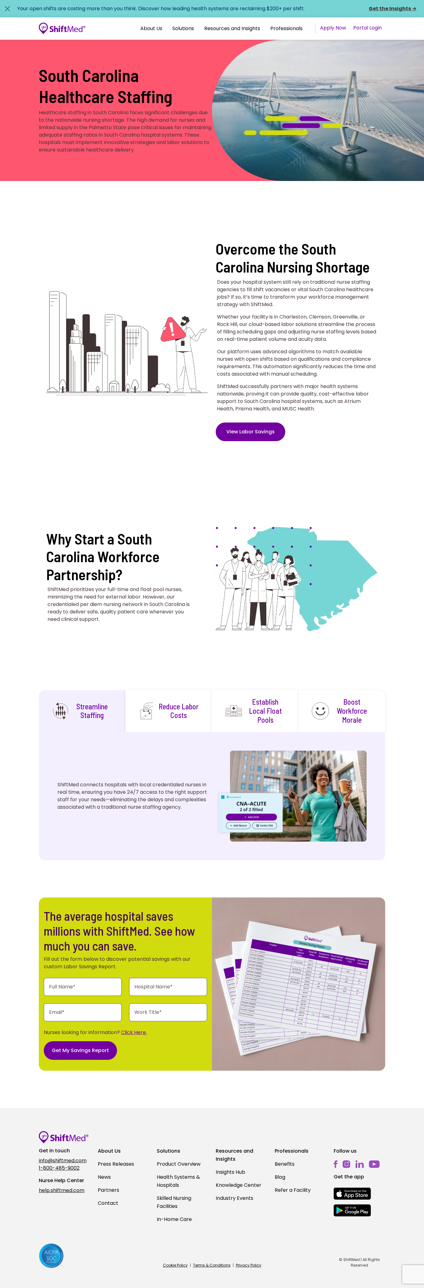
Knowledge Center (238, 1185)
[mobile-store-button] (352, 1193)
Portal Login (367, 27)
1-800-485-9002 (59, 1168)
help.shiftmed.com (61, 1190)
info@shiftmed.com (63, 1160)
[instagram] (346, 1164)
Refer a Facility (293, 1190)
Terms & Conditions (212, 1265)
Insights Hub (230, 1172)
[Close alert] (7, 8)
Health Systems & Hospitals (178, 1181)
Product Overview (179, 1164)
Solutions (183, 28)
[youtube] (374, 1163)
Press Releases (116, 1164)
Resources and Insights (232, 28)
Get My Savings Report (80, 1050)
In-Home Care (174, 1219)
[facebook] (336, 1164)
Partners (108, 1190)
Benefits (285, 1164)
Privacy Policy (248, 1265)
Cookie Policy (175, 1265)
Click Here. (134, 1032)
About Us (151, 28)
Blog (280, 1177)
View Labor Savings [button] (250, 431)
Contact (108, 1203)
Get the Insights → (393, 8)
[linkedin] (359, 1164)
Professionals (286, 28)
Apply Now (333, 27)
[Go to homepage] (62, 28)
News (104, 1177)
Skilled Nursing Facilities (174, 1202)
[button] (151, 28)
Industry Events (234, 1198)
